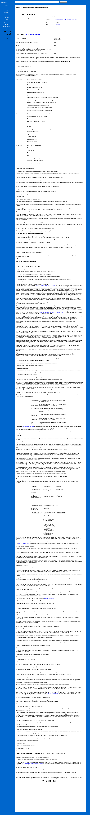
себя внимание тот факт (28, 426)
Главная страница (5, 2)
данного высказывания (43, 208)
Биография (6, 12)
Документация (6, 26)
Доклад (6, 24)
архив (6, 10)
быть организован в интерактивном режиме (32, 763)
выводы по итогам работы (52, 693)
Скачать (48, 17)
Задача (6, 29)
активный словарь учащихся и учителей (45, 285)
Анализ (6, 5)
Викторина (6, 17)
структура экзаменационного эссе (32, 34)
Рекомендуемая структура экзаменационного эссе (65, 19)
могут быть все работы (23, 543)
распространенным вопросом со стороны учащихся (52, 312)
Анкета (6, 8)
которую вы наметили (49, 598)
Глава (6, 19)
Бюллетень (6, 15)
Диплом (6, 22)
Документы (57, 24)
